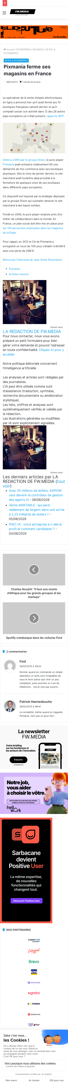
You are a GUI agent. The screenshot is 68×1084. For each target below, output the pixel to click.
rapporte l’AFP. (55, 116)
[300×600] (26, 922)
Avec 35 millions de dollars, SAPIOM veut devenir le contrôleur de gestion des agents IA (36, 495)
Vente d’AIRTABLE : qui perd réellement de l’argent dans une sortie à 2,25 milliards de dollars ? (36, 509)
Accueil (10, 49)
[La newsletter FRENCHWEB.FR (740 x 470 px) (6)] (34, 768)
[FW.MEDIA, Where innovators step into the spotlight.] (23, 13)
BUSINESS (38, 49)
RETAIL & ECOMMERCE (16, 60)
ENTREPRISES (23, 49)
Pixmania (8, 164)
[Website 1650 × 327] (34, 31)
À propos (14, 268)
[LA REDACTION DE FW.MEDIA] (24, 323)
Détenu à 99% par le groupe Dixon (24, 159)
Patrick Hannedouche (36, 701)
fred (23, 661)
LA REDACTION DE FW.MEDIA (32, 331)
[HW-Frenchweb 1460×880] (34, 813)
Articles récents (19, 274)
